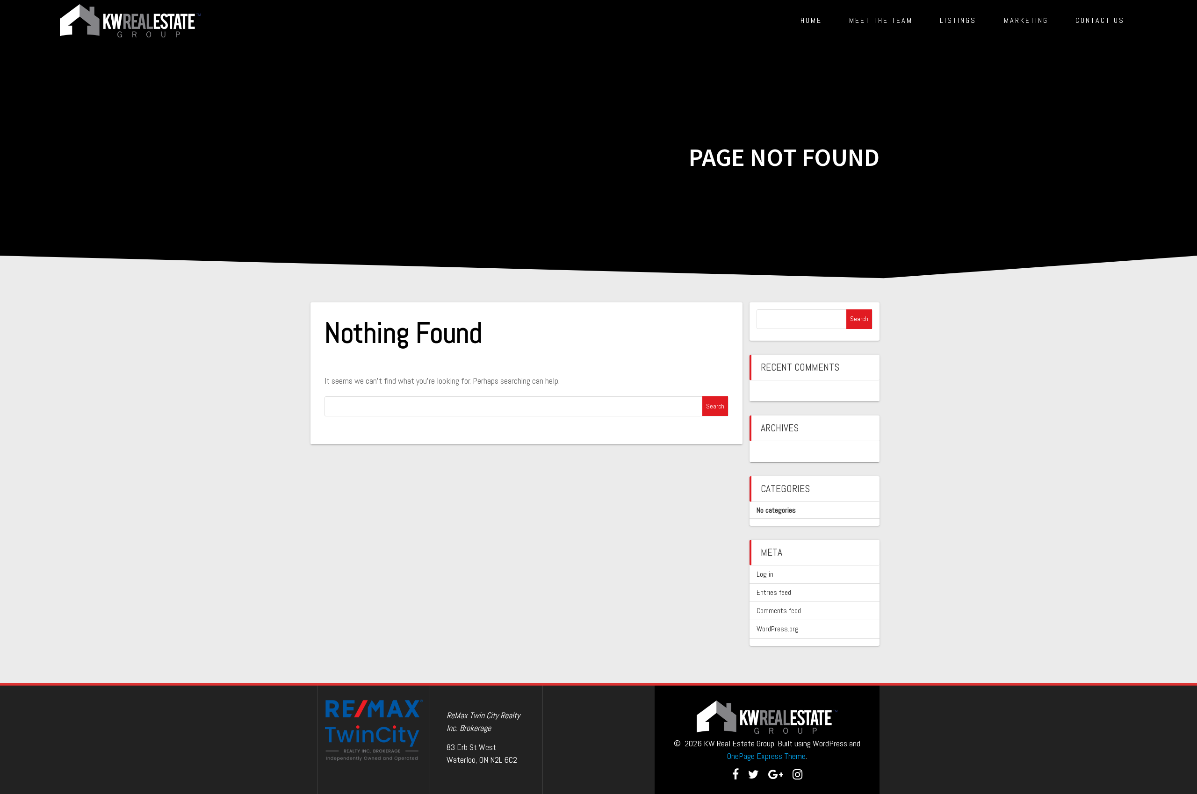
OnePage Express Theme (766, 756)
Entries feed (774, 592)
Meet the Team (881, 20)
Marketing (1026, 20)
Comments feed (779, 610)
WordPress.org (778, 629)
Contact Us (1100, 20)
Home (811, 20)
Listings (958, 20)
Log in (765, 574)
